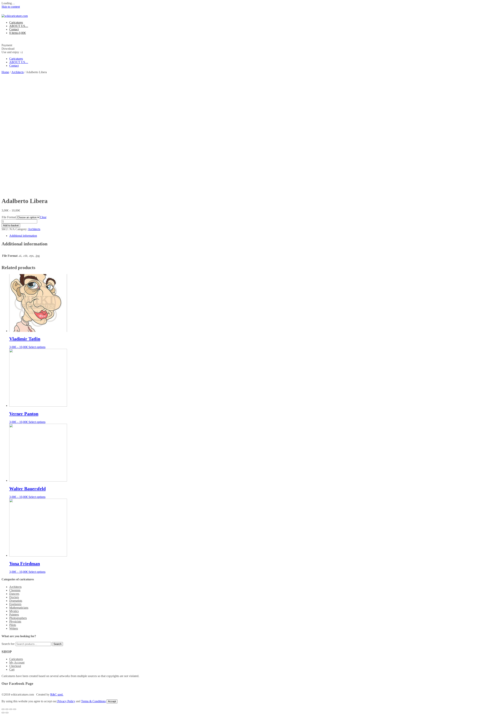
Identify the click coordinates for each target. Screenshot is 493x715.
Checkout (15, 666)
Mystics (14, 611)
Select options (37, 347)
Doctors (14, 597)
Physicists (15, 621)
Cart (11, 669)
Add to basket (11, 225)
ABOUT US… (18, 26)
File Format (9, 217)
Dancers (14, 593)
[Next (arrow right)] (6, 712)
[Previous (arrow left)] (3, 712)
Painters (14, 614)
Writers (13, 628)
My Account (16, 662)
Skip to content (11, 6)
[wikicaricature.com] (15, 16)
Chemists (14, 590)
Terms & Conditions (93, 701)
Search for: (8, 643)
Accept (112, 701)
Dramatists (15, 600)
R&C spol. (56, 694)
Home (5, 72)
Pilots (12, 625)
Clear (43, 217)
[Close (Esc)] (3, 709)
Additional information (23, 235)
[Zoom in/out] (14, 709)
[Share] (6, 709)
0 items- (17, 32)
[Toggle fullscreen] (10, 709)
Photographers (18, 618)
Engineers (15, 604)
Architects (17, 72)
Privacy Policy (66, 701)
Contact (14, 29)
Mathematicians (18, 607)
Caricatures (16, 22)
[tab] (250, 235)
